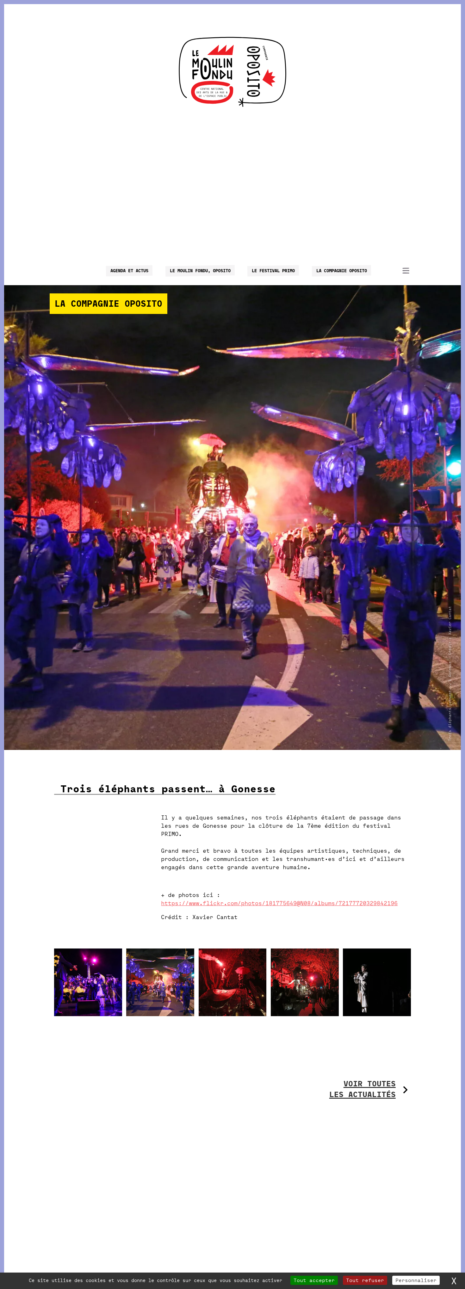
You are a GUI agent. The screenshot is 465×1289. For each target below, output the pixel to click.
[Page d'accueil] (232, 71)
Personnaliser (416, 1280)
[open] (406, 270)
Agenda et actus (129, 270)
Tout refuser (365, 1280)
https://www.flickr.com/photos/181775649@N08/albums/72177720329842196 (279, 903)
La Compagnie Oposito (341, 270)
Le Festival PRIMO (273, 270)
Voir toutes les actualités (362, 1089)
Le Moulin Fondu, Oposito (200, 270)
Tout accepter (314, 1280)
